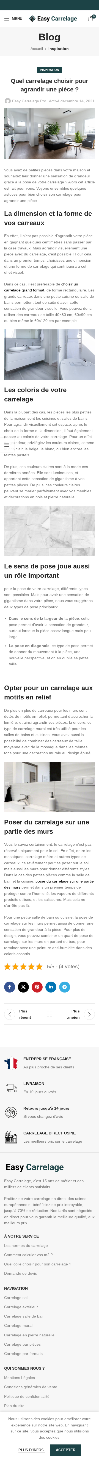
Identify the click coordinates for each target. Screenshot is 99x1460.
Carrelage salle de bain (24, 1316)
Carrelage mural (18, 1325)
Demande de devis (20, 1273)
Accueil (37, 48)
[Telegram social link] (64, 987)
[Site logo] (52, 18)
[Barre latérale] (7, 445)
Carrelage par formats (23, 1353)
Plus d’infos (31, 1450)
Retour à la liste (49, 1014)
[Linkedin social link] (50, 987)
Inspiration (58, 48)
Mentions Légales (19, 1377)
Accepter (65, 1450)
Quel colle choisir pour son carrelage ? (37, 1264)
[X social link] (23, 987)
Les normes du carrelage (26, 1245)
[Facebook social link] (9, 987)
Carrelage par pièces (22, 1344)
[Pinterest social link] (37, 987)
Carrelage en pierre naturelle (29, 1335)
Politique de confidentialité (27, 1396)
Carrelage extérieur (21, 1307)
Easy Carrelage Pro (29, 101)
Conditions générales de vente (30, 1387)
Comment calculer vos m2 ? (28, 1255)
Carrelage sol (16, 1297)
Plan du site (14, 1406)
